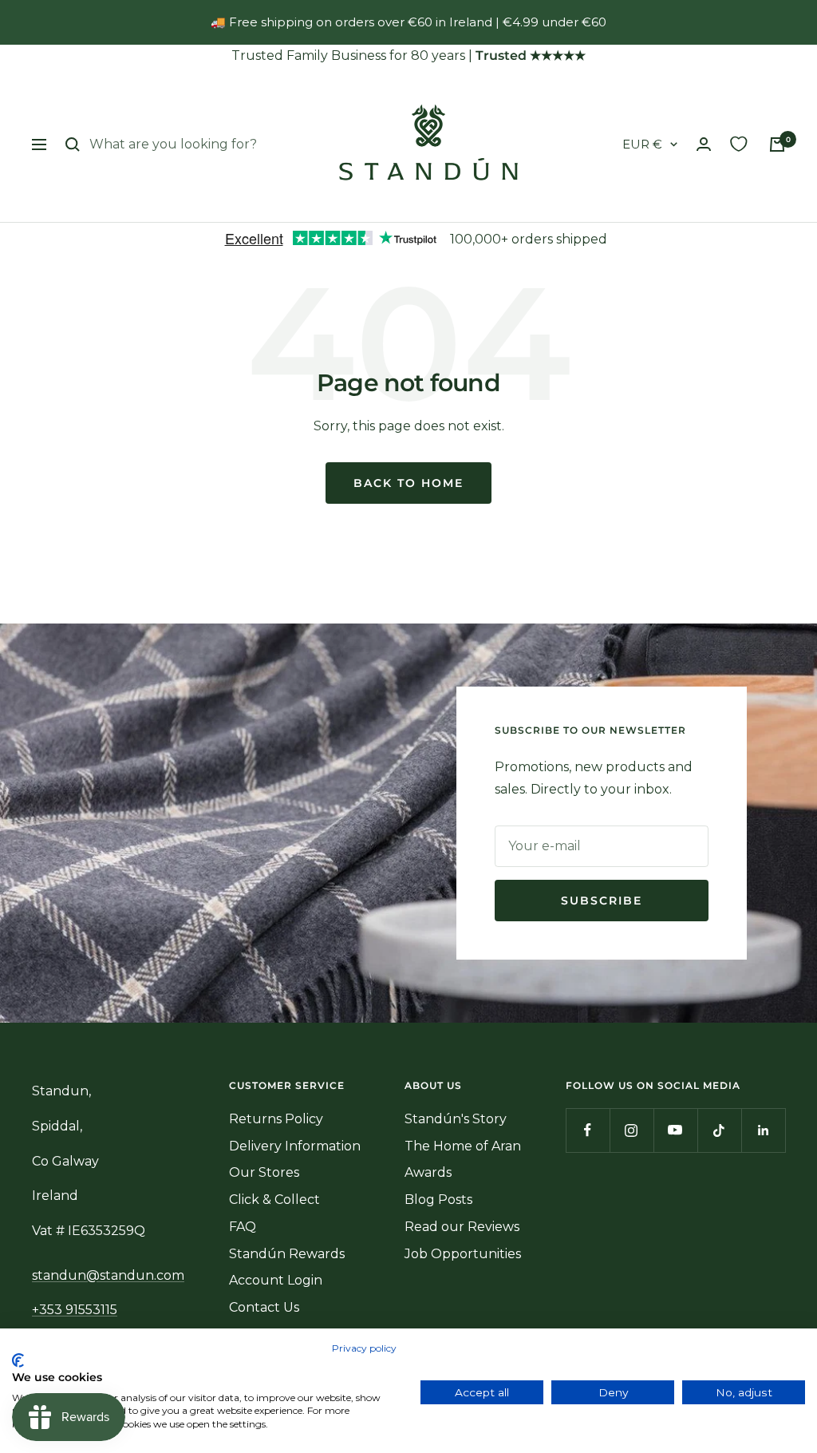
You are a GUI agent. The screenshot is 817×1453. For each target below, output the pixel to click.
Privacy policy (364, 1348)
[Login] (704, 144)
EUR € (642, 144)
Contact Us (264, 1307)
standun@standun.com (108, 1275)
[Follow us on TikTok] (719, 1130)
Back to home (408, 483)
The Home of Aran (463, 1146)
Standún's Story (456, 1118)
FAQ (242, 1226)
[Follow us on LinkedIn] (763, 1130)
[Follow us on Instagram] (631, 1130)
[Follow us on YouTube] (675, 1130)
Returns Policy (276, 1118)
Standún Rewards (287, 1253)
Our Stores (264, 1172)
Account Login (275, 1280)
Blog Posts (438, 1199)
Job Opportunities (463, 1253)
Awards (428, 1172)
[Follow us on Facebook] (588, 1130)
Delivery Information (295, 1146)
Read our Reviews (462, 1226)
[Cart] (777, 144)
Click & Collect (274, 1199)
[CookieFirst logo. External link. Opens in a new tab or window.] (18, 1360)
